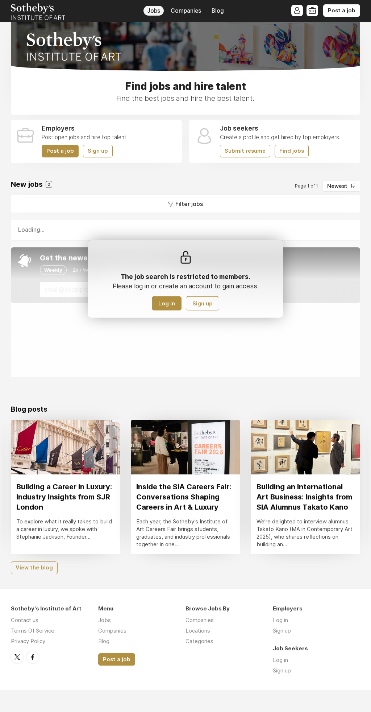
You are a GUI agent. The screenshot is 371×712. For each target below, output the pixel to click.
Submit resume (245, 151)
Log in (166, 303)
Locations (198, 630)
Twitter (17, 657)
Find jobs (291, 151)
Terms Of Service (32, 630)
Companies (186, 10)
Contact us (24, 620)
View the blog (34, 567)
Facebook (32, 657)
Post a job (341, 10)
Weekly (53, 270)
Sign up (98, 151)
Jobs (153, 10)
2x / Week (84, 270)
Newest (337, 186)
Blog (218, 10)
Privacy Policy (28, 641)
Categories (199, 641)
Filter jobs (189, 203)
